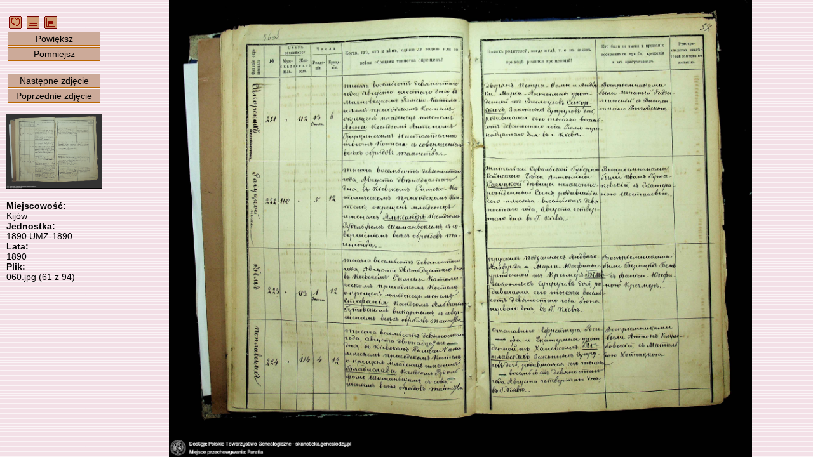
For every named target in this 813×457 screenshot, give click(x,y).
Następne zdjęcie (54, 81)
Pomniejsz (54, 54)
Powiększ (54, 39)
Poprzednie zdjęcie (54, 96)
